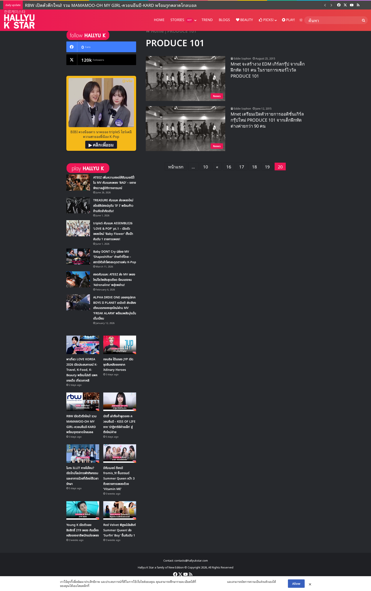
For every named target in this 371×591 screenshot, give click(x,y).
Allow (296, 583)
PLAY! (290, 20)
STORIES (181, 20)
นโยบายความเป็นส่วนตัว (211, 581)
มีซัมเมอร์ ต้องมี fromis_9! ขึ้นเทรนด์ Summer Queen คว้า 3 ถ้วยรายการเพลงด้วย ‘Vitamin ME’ (119, 478)
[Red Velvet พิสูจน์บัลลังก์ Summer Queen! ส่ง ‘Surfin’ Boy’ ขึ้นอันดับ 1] (119, 510)
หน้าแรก (176, 166)
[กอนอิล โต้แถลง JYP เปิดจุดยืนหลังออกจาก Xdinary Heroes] (119, 345)
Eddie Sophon (242, 58)
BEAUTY (246, 20)
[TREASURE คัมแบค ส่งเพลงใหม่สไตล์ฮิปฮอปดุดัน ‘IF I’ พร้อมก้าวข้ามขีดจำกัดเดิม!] (78, 205)
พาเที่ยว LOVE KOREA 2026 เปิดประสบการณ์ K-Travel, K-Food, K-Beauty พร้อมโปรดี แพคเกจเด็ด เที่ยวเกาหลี (81, 370)
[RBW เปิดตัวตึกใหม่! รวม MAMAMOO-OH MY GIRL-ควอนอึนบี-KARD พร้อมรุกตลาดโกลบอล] (82, 401)
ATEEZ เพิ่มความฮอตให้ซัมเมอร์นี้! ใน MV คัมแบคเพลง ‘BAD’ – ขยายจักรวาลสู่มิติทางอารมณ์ (114, 182)
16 (228, 166)
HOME (159, 20)
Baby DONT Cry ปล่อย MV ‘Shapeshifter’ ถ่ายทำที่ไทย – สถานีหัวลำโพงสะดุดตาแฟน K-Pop (114, 256)
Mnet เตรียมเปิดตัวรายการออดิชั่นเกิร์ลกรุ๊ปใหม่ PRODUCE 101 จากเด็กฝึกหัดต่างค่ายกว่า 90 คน (267, 120)
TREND (207, 20)
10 (205, 166)
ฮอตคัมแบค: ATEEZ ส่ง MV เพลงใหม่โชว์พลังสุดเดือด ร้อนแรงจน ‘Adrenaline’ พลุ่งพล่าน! (114, 279)
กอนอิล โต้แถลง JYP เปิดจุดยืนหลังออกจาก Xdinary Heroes (118, 364)
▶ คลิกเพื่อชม (101, 144)
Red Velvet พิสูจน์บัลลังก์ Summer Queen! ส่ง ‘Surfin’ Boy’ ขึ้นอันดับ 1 (119, 530)
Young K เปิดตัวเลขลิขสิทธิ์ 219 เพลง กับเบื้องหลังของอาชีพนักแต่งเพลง (82, 530)
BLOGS (224, 20)
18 (254, 166)
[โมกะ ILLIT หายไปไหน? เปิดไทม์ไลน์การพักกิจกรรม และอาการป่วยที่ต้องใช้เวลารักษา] (82, 453)
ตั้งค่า (93, 585)
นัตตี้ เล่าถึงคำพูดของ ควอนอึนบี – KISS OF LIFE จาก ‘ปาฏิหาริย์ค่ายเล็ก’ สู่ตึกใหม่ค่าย (103, 5)
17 (241, 166)
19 (267, 166)
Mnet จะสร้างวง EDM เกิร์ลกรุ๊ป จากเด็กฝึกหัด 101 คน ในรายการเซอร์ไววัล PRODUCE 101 (268, 70)
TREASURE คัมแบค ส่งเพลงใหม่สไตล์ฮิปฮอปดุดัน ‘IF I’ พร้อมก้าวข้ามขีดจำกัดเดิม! (113, 205)
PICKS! (268, 20)
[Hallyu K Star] (19, 19)
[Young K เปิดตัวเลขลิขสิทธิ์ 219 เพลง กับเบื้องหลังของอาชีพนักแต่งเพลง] (82, 510)
